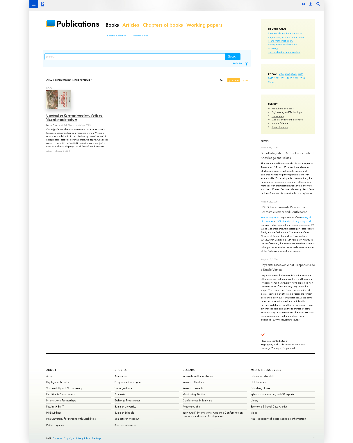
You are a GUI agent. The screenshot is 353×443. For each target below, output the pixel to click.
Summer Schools (124, 412)
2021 (283, 78)
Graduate (120, 394)
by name (232, 80)
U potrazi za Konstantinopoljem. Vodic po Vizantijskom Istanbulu (74, 117)
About (51, 370)
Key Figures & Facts (57, 382)
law (291, 40)
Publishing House (260, 388)
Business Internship (125, 425)
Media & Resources (266, 370)
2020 (289, 78)
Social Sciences (280, 127)
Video (254, 412)
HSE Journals (258, 382)
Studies (121, 370)
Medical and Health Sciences (287, 119)
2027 (281, 73)
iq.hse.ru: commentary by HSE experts (272, 394)
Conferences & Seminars (197, 400)
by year (245, 80)
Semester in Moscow (127, 418)
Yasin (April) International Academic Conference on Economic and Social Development (213, 414)
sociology (273, 48)
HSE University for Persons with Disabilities (71, 418)
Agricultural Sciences (282, 108)
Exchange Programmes (127, 400)
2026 (287, 73)
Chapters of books (163, 25)
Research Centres (193, 382)
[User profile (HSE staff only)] (310, 4)
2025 (294, 73)
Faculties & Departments (60, 394)
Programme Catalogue (128, 382)
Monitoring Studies (194, 394)
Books (112, 25)
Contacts (57, 438)
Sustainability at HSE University (64, 388)
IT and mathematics (278, 40)
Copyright (69, 438)
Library (254, 400)
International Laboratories (198, 376)
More (271, 82)
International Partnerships (61, 400)
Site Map (96, 438)
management (275, 44)
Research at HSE (140, 35)
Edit (313, 437)
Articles (130, 25)
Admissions (121, 376)
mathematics (290, 44)
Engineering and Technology (287, 112)
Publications (77, 23)
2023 (270, 78)
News (265, 141)
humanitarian (297, 37)
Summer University (125, 406)
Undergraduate (123, 388)
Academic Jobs (191, 406)
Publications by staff (262, 376)
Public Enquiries (55, 425)
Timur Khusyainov (270, 217)
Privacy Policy (83, 438)
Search (232, 56)
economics (296, 33)
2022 (277, 78)
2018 (302, 78)
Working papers (204, 25)
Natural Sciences (280, 123)
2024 (300, 73)
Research (190, 370)
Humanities (278, 116)
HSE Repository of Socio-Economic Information (278, 418)
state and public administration (284, 52)
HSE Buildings (53, 412)
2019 (296, 78)
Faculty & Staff (55, 406)
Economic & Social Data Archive (269, 406)
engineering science (279, 37)
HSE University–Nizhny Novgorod (293, 221)
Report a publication (116, 35)
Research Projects (193, 388)
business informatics (278, 33)
